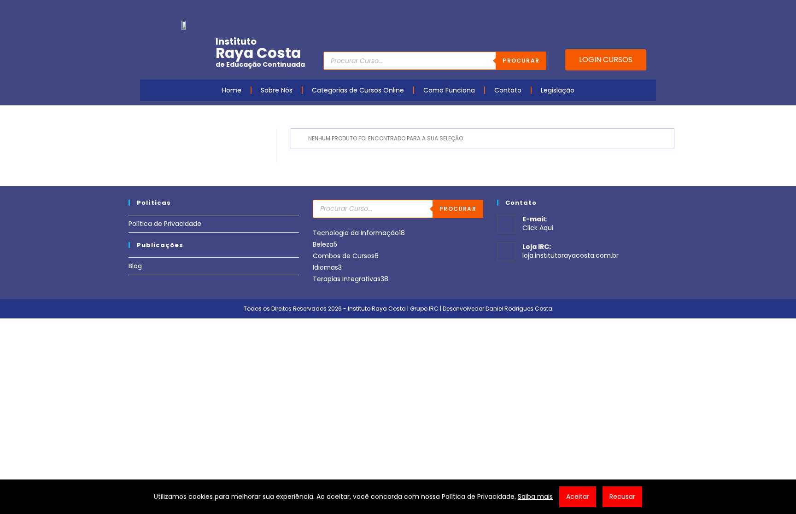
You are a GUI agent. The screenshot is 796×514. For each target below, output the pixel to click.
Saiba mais (535, 496)
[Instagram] (607, 11)
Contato (507, 90)
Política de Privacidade (165, 223)
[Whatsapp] (636, 11)
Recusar (622, 496)
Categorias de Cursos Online (358, 90)
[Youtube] (593, 11)
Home (231, 90)
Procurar (521, 60)
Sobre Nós (277, 90)
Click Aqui (537, 227)
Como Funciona (449, 90)
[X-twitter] (650, 11)
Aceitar (577, 496)
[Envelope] (621, 11)
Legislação (557, 90)
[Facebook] (579, 11)
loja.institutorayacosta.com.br (570, 255)
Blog (135, 266)
